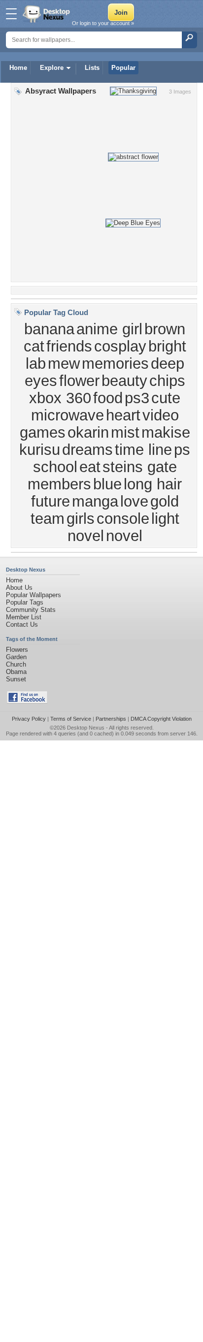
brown (164, 328)
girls (81, 518)
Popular (123, 67)
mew (64, 363)
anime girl (109, 328)
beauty (124, 380)
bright (167, 346)
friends (69, 346)
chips (167, 380)
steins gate (139, 466)
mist (125, 432)
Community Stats (31, 609)
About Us (19, 587)
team (48, 518)
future (50, 501)
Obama (16, 671)
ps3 (137, 397)
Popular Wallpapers (33, 595)
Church (16, 664)
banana (49, 328)
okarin (88, 432)
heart (123, 415)
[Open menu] (11, 14)
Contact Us (22, 624)
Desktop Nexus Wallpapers (47, 14)
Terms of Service (70, 719)
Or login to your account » (103, 23)
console (123, 518)
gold (164, 501)
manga (95, 501)
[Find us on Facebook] (27, 701)
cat (34, 346)
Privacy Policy (29, 719)
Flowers (17, 649)
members (59, 484)
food (108, 397)
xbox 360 (60, 397)
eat (90, 466)
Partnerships (111, 719)
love (134, 501)
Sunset (16, 679)
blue (107, 484)
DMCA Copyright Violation (161, 719)
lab (36, 363)
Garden (16, 657)
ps (182, 449)
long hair (153, 484)
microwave (67, 415)
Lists (92, 67)
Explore (52, 67)
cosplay (120, 346)
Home (18, 67)
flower (79, 380)
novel (124, 535)
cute (165, 397)
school (55, 466)
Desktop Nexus (85, 728)
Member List (23, 617)
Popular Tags (24, 602)
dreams (87, 449)
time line (143, 449)
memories (115, 363)
